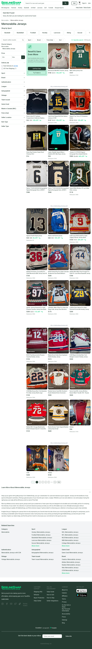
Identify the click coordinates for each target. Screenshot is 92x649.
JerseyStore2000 (74, 148)
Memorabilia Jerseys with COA (11, 552)
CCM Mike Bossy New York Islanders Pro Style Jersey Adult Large (36, 392)
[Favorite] (89, 44)
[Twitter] (15, 605)
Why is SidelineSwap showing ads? (59, 86)
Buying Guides (25, 604)
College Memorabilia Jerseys (71, 543)
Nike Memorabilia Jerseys (70, 567)
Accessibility (66, 614)
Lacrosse (39, 7)
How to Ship (50, 598)
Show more (35, 546)
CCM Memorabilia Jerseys (70, 570)
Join (89, 3)
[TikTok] (20, 605)
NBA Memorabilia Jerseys (70, 540)
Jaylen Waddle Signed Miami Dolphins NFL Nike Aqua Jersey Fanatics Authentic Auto (56, 153)
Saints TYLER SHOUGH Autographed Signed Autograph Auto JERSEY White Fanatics (36, 189)
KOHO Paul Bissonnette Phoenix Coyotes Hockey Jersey (35, 356)
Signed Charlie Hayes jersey (34, 235)
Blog (63, 623)
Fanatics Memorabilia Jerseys (71, 559)
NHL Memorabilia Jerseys (70, 532)
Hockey (20, 7)
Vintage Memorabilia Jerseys (10, 559)
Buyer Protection (39, 598)
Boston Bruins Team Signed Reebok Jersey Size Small (58, 428)
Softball (33, 7)
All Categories (5, 7)
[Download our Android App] (83, 595)
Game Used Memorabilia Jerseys (72, 552)
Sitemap (64, 620)
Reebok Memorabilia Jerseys (71, 565)
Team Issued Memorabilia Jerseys (43, 559)
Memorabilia (5, 20)
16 (55, 482)
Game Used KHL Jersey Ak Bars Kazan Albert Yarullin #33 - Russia (79, 392)
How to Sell (50, 595)
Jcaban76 (51, 148)
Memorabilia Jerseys (17, 20)
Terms (64, 599)
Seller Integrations (52, 601)
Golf (45, 7)
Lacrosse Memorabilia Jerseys (41, 540)
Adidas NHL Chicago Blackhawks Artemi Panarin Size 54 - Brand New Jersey (36, 428)
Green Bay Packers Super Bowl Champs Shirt (35, 153)
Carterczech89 (74, 112)
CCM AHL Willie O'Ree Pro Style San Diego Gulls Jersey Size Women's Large (58, 308)
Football (51, 7)
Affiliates (64, 596)
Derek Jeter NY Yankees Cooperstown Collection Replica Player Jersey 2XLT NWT (35, 117)
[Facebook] (7, 605)
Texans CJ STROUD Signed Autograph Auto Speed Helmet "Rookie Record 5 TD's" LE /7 (78, 153)
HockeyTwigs (52, 67)
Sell (74, 3)
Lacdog (29, 112)
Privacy (64, 602)
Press (64, 617)
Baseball (26, 7)
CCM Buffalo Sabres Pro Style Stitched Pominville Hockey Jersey (79, 308)
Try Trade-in (37, 72)
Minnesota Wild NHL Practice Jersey (58, 70)
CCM (27, 472)
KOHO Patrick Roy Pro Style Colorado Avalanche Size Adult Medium (58, 272)
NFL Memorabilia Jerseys (70, 535)
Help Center (79, 7)
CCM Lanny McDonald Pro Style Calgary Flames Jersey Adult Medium (78, 236)
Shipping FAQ (38, 592)
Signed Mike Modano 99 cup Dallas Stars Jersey (79, 189)
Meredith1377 (52, 232)
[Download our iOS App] (83, 590)
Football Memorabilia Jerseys (41, 535)
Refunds (36, 595)
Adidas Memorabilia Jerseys (71, 562)
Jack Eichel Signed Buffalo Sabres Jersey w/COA (57, 117)
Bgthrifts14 (73, 67)
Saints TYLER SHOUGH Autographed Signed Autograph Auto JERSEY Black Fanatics (58, 189)
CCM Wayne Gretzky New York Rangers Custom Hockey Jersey (79, 356)
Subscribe (69, 636)
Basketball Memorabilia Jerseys (42, 537)
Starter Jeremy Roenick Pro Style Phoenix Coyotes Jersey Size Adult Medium (36, 308)
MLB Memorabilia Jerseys (70, 537)
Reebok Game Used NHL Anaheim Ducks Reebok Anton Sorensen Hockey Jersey (57, 392)
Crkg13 (29, 148)
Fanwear (13, 7)
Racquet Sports (59, 7)
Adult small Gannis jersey (55, 235)
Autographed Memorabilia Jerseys (42, 552)
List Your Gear (37, 68)
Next (59, 482)
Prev (33, 482)
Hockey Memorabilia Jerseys (41, 532)
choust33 (51, 112)
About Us (65, 590)
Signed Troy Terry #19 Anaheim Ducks (79, 117)
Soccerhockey (74, 423)
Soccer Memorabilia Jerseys (41, 543)
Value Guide (87, 7)
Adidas (72, 427)
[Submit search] (65, 3)
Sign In (84, 3)
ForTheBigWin (30, 232)
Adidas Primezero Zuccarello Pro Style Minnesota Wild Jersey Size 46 (36, 272)
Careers (64, 593)
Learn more (5, 599)
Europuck (51, 387)
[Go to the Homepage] (11, 3)
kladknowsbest (74, 232)
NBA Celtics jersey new (76, 70)
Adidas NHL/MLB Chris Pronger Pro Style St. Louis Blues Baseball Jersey (80, 272)
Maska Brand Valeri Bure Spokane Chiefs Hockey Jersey (57, 356)
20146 (16, 66)
